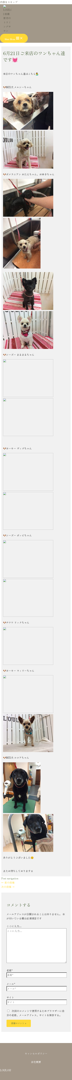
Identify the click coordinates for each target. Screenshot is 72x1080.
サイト (10, 997)
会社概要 (36, 1062)
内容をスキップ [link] (9, 2)
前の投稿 (8, 882)
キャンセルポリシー (36, 1053)
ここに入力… (14, 926)
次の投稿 (8, 886)
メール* (11, 984)
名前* (10, 970)
